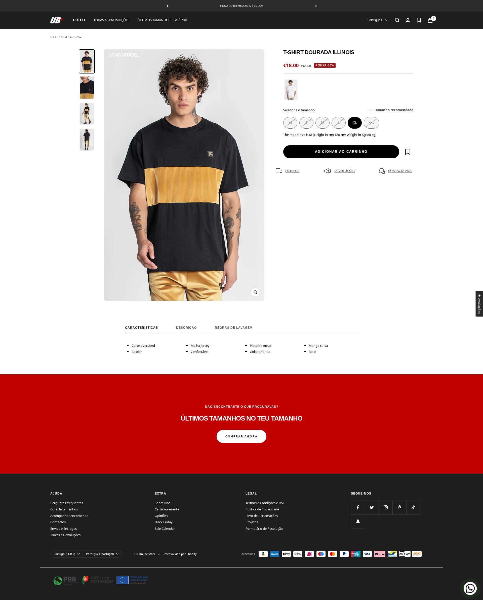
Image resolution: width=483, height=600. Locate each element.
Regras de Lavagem (234, 327)
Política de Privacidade (262, 509)
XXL (371, 122)
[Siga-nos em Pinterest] (399, 507)
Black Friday (164, 522)
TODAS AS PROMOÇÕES (111, 20)
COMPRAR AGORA (241, 436)
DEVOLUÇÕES (344, 170)
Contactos (58, 522)
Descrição (186, 327)
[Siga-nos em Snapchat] (358, 521)
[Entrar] (408, 20)
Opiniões (161, 515)
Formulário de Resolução (264, 528)
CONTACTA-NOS (400, 170)
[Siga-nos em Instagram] (385, 507)
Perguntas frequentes (66, 503)
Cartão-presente (167, 509)
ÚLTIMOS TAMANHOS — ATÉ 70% (162, 20)
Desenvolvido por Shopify (180, 554)
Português (375, 20)
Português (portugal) (100, 554)
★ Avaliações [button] (479, 304)
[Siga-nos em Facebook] (358, 507)
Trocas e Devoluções (65, 535)
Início (54, 37)
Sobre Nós (162, 503)
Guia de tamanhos (64, 509)
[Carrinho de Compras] (430, 20)
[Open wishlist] (419, 20)
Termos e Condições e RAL (265, 503)
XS (290, 122)
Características (141, 327)
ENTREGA (292, 170)
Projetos (252, 522)
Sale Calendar (165, 528)
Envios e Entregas (63, 528)
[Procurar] (397, 20)
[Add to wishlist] (407, 151)
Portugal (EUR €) (64, 554)
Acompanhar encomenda (69, 515)
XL (355, 122)
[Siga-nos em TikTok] (413, 507)
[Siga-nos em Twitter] (372, 507)
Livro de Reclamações (262, 515)
